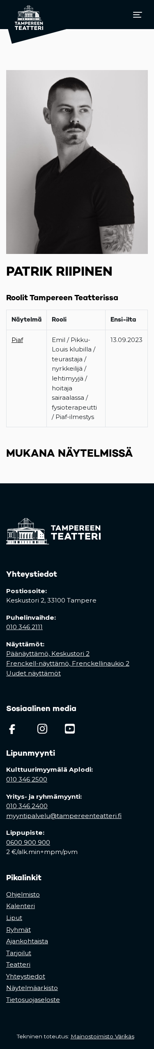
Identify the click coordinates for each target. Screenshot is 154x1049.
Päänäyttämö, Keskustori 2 (48, 653)
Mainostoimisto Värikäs (104, 1036)
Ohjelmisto (23, 894)
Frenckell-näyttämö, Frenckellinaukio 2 (67, 663)
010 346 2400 (27, 806)
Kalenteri (20, 906)
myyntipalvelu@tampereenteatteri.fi (64, 816)
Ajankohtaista (27, 941)
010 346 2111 (24, 627)
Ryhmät (18, 929)
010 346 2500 (26, 779)
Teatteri (18, 964)
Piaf (17, 340)
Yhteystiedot (25, 976)
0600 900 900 (28, 842)
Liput (14, 918)
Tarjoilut (18, 953)
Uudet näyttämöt (33, 673)
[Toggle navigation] (137, 14)
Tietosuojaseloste (33, 1000)
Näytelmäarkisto (32, 988)
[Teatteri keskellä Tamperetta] (25, 14)
